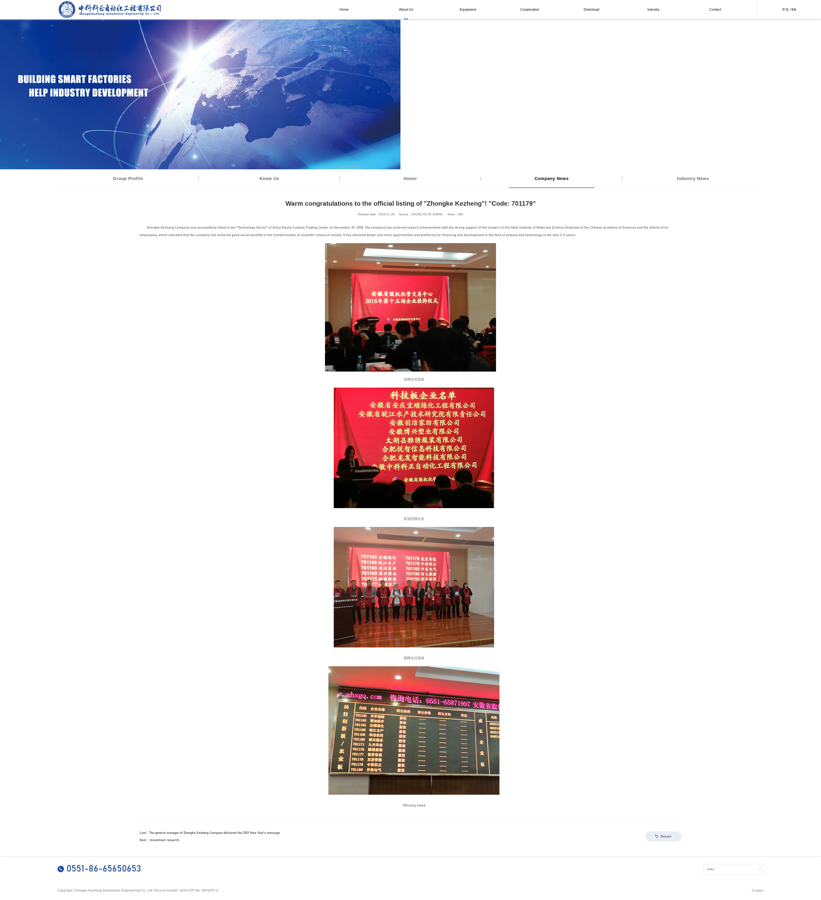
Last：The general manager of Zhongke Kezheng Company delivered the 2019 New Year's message (210, 833)
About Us (406, 9)
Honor (410, 178)
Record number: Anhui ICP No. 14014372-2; (186, 890)
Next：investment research (159, 840)
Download (591, 9)
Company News (552, 178)
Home (344, 9)
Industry (653, 9)
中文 (785, 9)
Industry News (693, 178)
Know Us (269, 178)
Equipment (468, 9)
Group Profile (128, 178)
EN (793, 9)
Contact (715, 9)
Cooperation (529, 9)
